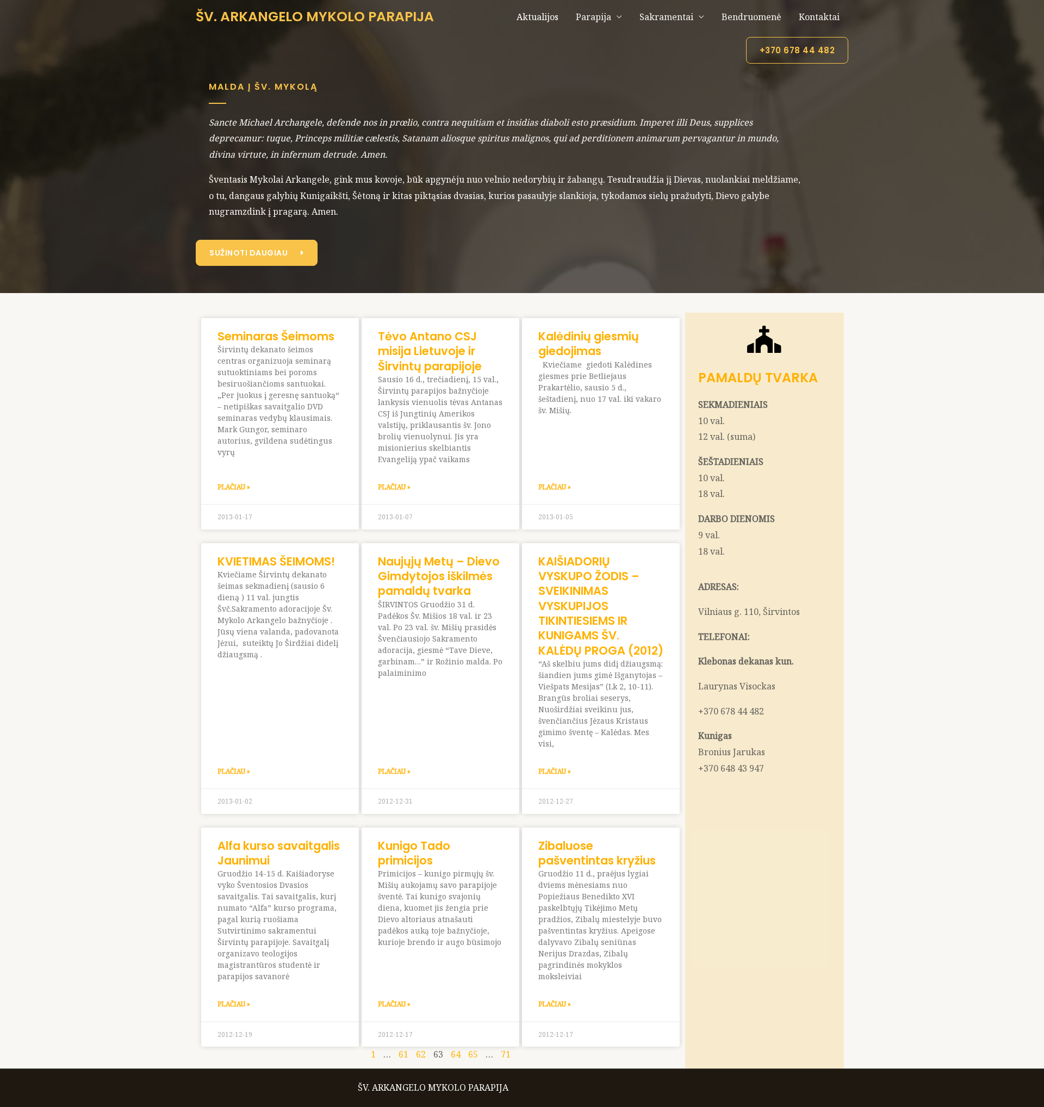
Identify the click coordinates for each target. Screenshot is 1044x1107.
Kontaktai (819, 17)
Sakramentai (666, 17)
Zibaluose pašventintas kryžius (597, 853)
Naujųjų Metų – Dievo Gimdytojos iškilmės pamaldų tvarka (439, 576)
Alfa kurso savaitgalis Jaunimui (278, 853)
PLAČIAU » (233, 487)
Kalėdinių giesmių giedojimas (588, 343)
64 (456, 1054)
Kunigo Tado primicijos (414, 853)
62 (421, 1054)
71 (506, 1054)
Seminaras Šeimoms (275, 336)
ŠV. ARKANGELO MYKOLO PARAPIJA (315, 16)
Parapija (593, 17)
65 (473, 1054)
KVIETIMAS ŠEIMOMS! (276, 561)
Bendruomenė (751, 17)
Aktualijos (537, 17)
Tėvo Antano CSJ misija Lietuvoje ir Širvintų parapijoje (430, 351)
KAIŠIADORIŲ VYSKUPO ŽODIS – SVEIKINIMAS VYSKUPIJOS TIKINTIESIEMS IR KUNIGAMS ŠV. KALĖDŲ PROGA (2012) (600, 606)
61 (403, 1054)
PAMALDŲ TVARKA (758, 378)
